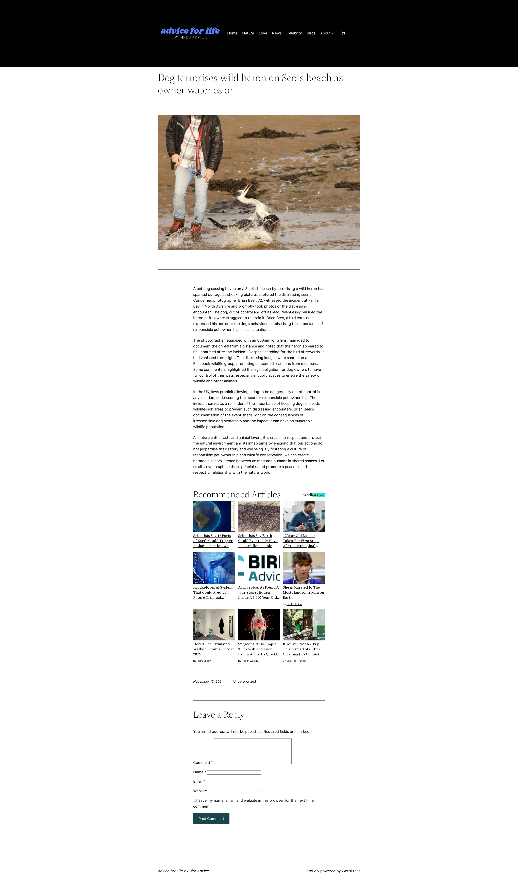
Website (200, 791)
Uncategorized (244, 681)
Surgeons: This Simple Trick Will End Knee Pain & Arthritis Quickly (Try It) (258, 649)
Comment (203, 762)
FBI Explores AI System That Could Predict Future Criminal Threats (212, 592)
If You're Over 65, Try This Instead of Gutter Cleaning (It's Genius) (302, 649)
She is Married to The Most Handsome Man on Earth (303, 592)
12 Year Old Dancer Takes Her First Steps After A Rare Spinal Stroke (301, 540)
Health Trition (294, 604)
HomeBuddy (204, 660)
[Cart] (343, 33)
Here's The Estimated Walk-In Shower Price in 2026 (214, 649)
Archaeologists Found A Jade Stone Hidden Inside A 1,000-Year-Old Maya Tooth (258, 592)
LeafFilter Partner (296, 660)
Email (199, 781)
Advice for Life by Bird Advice (183, 871)
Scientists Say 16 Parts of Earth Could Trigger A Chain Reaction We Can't (213, 540)
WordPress (351, 871)
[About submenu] (333, 33)
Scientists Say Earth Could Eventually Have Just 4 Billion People (258, 540)
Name (199, 772)
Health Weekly (250, 660)
